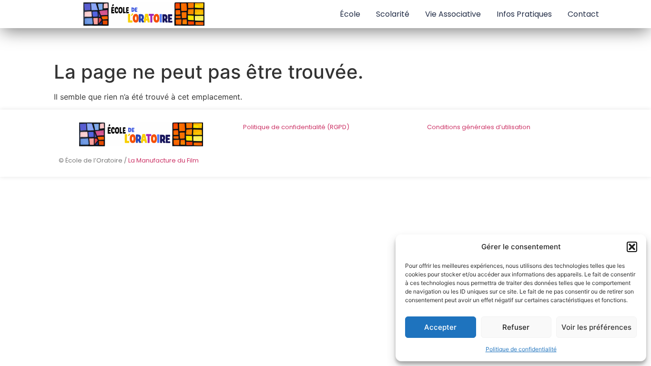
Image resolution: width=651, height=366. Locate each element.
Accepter (440, 327)
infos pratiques (524, 14)
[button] (632, 247)
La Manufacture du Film (163, 160)
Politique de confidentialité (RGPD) (296, 127)
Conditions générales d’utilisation (478, 127)
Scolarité (392, 14)
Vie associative (453, 14)
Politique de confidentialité (521, 349)
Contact (583, 14)
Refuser (515, 327)
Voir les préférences (596, 327)
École (350, 14)
